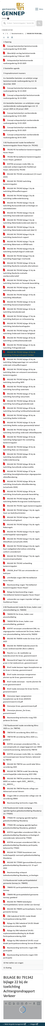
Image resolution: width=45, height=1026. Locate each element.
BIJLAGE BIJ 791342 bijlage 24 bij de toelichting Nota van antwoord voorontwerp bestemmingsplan (20, 372)
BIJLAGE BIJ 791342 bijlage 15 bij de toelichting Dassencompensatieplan (19, 303)
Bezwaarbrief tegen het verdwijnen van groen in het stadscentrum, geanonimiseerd (20, 661)
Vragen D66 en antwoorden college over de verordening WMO (22, 797)
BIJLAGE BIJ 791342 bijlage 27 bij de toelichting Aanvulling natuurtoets (19, 395)
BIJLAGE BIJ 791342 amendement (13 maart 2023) (22, 175)
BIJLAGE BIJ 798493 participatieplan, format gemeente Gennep (22, 910)
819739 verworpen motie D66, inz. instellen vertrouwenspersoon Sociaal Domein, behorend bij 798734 (22, 757)
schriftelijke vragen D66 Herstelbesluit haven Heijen (20, 579)
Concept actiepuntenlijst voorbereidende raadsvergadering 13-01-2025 (21, 121)
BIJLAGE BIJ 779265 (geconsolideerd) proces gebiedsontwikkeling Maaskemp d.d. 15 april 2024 (22, 865)
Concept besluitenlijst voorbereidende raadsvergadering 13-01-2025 (20, 114)
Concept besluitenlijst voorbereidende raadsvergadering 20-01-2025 (20, 129)
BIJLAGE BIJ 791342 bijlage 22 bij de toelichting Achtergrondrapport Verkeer (19, 353)
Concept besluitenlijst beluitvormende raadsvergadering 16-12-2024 (20, 89)
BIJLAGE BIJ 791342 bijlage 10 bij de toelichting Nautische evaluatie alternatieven (20, 264)
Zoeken (4, 18)
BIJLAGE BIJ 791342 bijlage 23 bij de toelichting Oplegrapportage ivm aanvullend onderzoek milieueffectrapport (20, 362)
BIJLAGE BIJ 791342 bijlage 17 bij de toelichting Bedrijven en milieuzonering (19, 317)
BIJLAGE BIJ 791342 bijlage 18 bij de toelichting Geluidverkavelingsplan (19, 325)
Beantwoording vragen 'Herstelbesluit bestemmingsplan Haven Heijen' (20, 586)
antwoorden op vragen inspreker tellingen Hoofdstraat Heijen (21, 600)
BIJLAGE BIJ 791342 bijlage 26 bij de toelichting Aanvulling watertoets (19, 388)
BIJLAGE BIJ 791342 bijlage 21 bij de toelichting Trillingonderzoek (19, 346)
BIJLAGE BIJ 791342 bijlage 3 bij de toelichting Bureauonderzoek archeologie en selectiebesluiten (20, 206)
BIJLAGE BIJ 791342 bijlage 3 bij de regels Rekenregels (21, 526)
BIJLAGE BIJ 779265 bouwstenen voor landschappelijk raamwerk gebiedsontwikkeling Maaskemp (21, 855)
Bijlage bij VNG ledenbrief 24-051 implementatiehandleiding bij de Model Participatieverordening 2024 (18, 933)
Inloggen (33, 1024)
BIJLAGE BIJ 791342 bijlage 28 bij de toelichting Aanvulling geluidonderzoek (19, 402)
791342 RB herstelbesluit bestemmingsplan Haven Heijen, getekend (22, 158)
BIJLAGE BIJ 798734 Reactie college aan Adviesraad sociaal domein (20, 790)
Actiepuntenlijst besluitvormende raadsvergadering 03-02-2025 (18, 62)
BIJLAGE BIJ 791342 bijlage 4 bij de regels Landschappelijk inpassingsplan (21, 533)
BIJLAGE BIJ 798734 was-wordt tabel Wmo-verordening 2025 (22, 765)
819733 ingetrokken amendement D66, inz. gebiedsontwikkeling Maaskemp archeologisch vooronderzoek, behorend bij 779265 (22, 835)
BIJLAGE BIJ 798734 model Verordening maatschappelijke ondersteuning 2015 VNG (20, 772)
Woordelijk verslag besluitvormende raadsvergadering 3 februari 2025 (19, 54)
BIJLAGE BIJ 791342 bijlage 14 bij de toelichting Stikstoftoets (19, 296)
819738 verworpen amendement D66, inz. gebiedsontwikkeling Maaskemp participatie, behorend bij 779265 (21, 845)
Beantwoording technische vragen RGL (22, 803)
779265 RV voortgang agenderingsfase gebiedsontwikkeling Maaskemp (20, 819)
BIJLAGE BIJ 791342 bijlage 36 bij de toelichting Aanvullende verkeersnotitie (19, 465)
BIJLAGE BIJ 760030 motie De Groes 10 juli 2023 (21, 640)
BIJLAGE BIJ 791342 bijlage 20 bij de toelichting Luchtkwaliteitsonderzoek (19, 339)
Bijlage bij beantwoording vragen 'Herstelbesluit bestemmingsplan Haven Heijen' (21, 593)
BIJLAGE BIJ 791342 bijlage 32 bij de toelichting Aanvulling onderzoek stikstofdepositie (22, 431)
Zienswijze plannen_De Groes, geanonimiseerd (17, 712)
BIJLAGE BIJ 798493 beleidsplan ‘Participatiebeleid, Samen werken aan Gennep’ (21, 903)
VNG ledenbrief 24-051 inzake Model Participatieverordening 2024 (19, 917)
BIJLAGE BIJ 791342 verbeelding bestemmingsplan (17, 564)
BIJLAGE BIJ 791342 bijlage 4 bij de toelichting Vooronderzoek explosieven (18, 214)
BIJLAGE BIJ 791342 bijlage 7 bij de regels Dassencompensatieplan (21, 557)
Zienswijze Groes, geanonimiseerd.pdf (22, 706)
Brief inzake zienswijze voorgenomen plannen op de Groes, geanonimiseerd (19, 676)
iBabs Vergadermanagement (14, 1024)
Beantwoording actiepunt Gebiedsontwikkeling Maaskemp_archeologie (20, 874)
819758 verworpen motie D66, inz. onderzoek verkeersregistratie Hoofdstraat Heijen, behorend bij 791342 (19, 167)
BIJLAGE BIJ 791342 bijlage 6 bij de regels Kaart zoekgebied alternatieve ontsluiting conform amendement (21, 549)
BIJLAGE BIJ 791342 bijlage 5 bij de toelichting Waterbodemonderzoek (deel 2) (20, 228)
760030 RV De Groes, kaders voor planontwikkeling (18, 615)
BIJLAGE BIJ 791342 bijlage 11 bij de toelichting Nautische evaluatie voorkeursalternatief (19, 273)
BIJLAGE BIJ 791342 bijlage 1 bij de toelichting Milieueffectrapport (18, 190)
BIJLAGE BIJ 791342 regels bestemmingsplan (24, 506)
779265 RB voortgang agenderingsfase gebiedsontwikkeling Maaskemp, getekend (20, 826)
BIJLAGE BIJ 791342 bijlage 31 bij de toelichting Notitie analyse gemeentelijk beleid (21, 424)
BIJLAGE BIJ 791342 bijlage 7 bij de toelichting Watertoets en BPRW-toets (18, 243)
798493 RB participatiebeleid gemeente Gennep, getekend (20, 896)
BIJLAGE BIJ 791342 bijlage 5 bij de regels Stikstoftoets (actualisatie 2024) (21, 540)
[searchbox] (18, 23)
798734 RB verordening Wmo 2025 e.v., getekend (20, 738)
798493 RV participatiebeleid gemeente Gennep (20, 889)
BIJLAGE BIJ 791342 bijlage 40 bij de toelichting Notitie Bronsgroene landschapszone (21, 500)
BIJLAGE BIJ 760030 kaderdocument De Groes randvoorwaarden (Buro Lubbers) (20, 647)
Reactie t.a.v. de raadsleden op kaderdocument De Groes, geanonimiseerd (20, 654)
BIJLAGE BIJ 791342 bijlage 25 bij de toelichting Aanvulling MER (19, 381)
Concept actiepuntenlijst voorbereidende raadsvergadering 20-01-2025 (21, 136)
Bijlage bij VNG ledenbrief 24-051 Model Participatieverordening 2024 (21, 924)
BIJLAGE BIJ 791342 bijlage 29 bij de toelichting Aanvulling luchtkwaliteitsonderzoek (21, 409)
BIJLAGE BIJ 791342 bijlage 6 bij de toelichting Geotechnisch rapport (18, 236)
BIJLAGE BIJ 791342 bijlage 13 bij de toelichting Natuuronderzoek (19, 289)
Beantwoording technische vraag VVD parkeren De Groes (20, 719)
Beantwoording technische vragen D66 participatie (20, 949)
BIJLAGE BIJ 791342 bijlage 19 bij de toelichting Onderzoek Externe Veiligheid (19, 332)
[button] (39, 23)
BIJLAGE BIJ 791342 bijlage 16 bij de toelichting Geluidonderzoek (19, 310)
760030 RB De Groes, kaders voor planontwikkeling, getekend (18, 622)
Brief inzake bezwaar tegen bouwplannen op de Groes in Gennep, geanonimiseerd (22, 668)
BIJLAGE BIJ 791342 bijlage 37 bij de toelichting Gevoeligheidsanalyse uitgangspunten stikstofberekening (22, 474)
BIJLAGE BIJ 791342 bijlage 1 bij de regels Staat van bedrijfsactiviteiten (21, 511)
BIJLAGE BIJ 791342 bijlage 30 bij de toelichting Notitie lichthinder (19, 416)
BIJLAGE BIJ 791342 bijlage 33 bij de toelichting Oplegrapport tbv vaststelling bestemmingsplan (19, 440)
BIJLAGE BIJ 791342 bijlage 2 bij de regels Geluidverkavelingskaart (21, 518)
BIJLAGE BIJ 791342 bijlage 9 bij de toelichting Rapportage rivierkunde (18, 257)
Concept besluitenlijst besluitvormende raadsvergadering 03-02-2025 (20, 47)
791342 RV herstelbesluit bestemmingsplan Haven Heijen (22, 151)
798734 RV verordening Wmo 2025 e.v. (22, 733)
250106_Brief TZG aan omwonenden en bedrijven (20, 572)
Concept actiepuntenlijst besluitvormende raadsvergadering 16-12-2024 (21, 96)
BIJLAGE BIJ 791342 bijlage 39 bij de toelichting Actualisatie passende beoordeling (21, 493)
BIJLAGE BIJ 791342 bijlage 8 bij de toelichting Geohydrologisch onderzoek (18, 250)
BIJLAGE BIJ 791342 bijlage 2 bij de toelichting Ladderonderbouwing (18, 197)
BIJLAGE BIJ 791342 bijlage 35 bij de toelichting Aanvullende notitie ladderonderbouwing (19, 457)
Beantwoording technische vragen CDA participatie (20, 956)
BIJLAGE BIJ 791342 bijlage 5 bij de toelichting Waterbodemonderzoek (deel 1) (20, 221)
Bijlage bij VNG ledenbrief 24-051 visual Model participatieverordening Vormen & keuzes (22, 942)
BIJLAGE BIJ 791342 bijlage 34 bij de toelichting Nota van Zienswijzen (19, 448)
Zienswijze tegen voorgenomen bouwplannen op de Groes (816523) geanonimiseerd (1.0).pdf (17, 699)
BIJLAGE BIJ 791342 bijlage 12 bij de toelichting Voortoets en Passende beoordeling (21, 281)
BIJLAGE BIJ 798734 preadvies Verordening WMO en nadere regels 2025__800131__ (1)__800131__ (21, 781)
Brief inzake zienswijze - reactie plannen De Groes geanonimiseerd (22, 683)
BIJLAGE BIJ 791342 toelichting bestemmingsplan (17, 182)
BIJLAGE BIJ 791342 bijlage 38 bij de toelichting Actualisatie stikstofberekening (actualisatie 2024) (19, 484)
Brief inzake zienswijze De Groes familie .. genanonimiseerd (21, 690)
